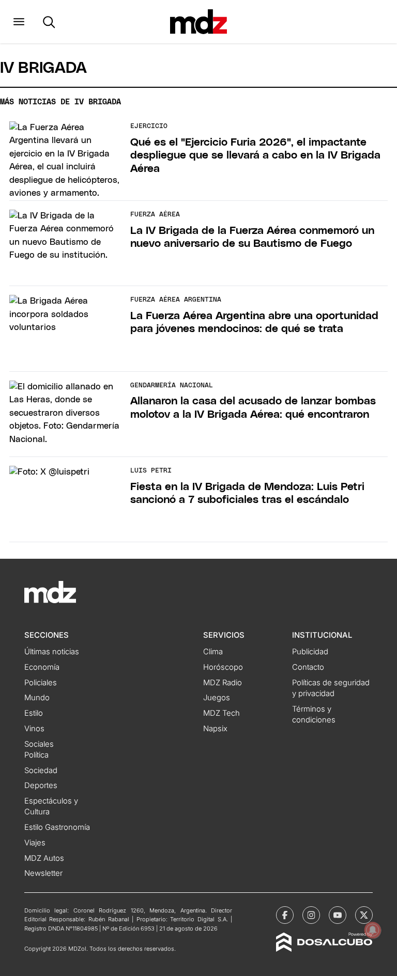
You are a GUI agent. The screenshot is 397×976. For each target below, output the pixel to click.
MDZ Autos (44, 858)
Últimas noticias (51, 651)
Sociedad (40, 770)
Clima (213, 651)
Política (36, 755)
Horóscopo (223, 667)
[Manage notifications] (372, 930)
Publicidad (310, 651)
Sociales (39, 744)
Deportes (40, 785)
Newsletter (43, 873)
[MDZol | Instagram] (311, 915)
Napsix (215, 728)
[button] (18, 21)
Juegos (216, 697)
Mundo (37, 697)
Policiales (40, 682)
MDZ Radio (222, 682)
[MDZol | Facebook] (285, 915)
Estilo (33, 713)
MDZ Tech (221, 713)
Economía (41, 667)
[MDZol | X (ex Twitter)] (364, 915)
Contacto (308, 667)
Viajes (34, 842)
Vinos (34, 728)
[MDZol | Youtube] (337, 915)
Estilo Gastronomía (57, 827)
